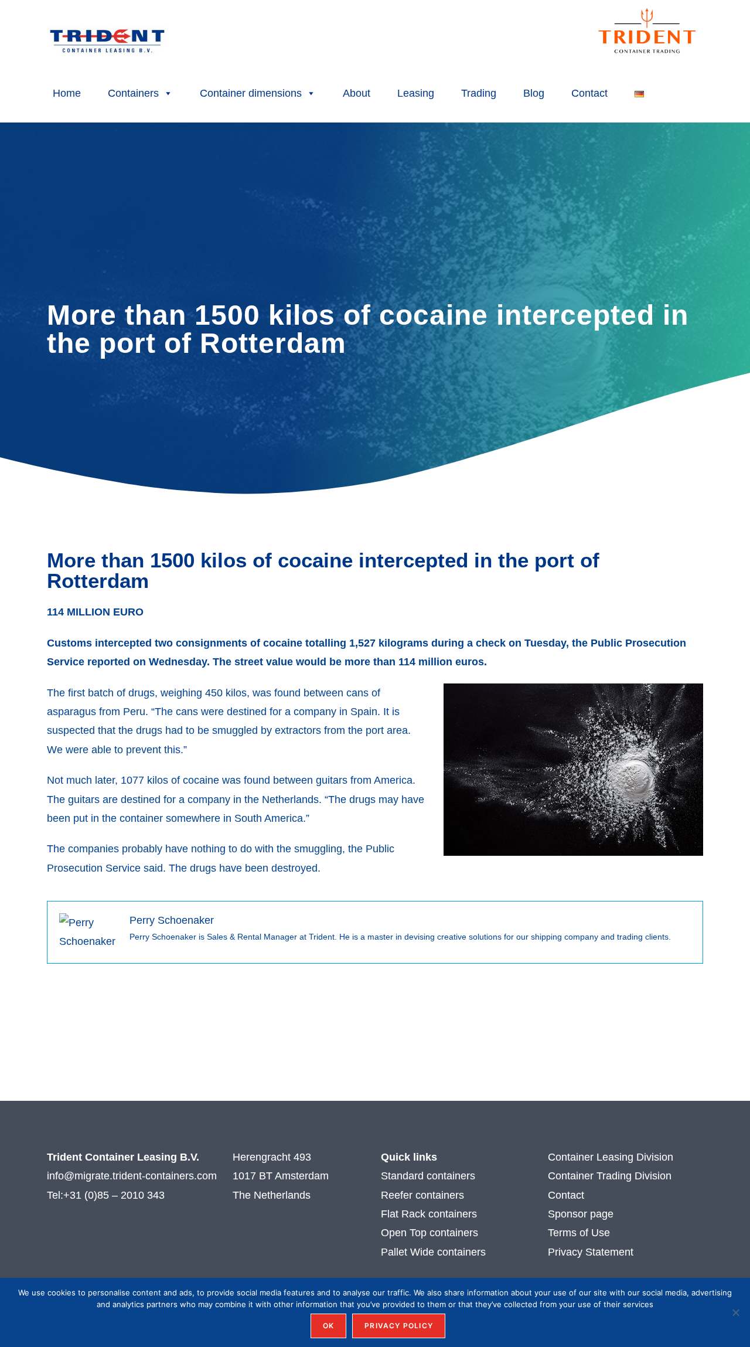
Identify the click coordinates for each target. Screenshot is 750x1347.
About (356, 93)
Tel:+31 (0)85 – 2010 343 (107, 1195)
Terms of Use (580, 1233)
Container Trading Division (609, 1176)
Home (67, 93)
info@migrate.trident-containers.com (132, 1176)
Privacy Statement (590, 1252)
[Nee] (735, 1312)
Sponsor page (580, 1214)
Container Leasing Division (610, 1157)
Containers (133, 93)
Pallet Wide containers (433, 1252)
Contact (589, 93)
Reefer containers (422, 1195)
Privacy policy (398, 1325)
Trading (478, 93)
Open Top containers (429, 1233)
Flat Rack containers (429, 1214)
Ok (328, 1325)
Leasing (415, 93)
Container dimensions (251, 93)
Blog (533, 93)
